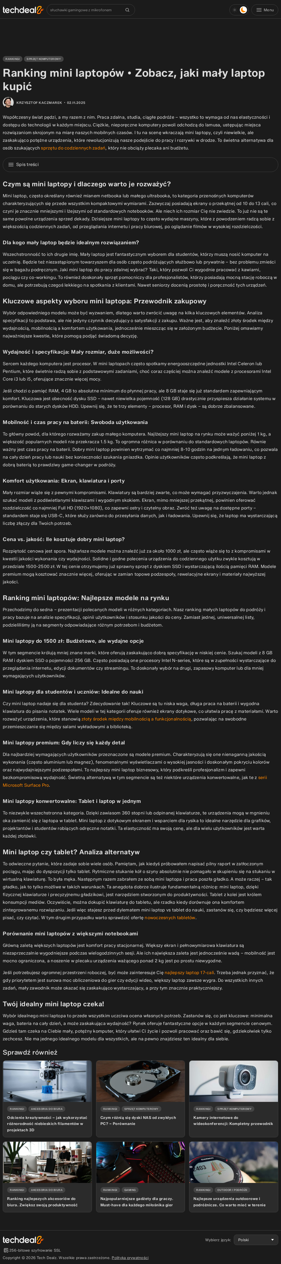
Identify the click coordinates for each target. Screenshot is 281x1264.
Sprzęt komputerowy (44, 58)
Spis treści (27, 164)
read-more (12, 1063)
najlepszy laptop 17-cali (189, 972)
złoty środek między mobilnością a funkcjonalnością (136, 719)
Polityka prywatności (130, 1257)
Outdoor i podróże (232, 1189)
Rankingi (12, 58)
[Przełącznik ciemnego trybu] (239, 9)
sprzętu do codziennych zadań (73, 148)
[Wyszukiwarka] (127, 10)
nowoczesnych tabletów (170, 917)
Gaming (130, 1189)
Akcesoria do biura (47, 1108)
